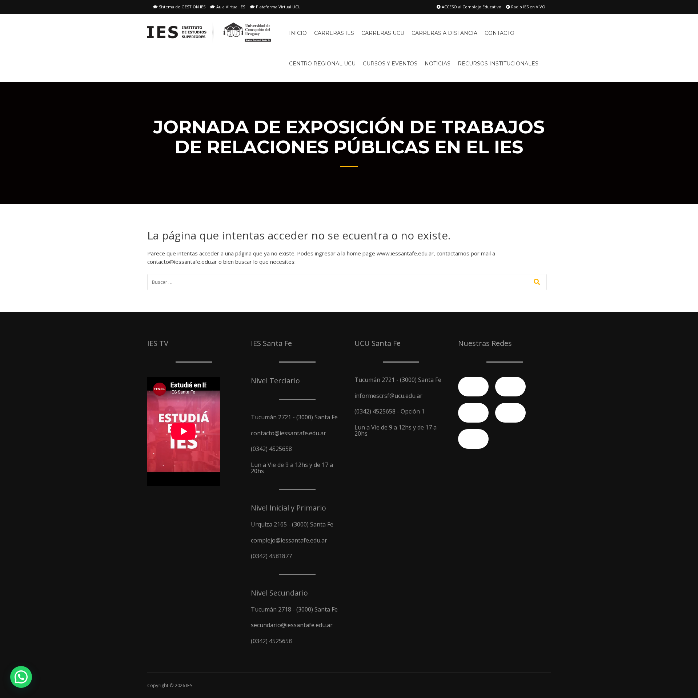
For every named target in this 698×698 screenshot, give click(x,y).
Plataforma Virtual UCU (278, 6)
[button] (21, 677)
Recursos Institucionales (498, 63)
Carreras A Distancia (444, 33)
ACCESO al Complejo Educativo (471, 6)
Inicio (298, 33)
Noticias (437, 63)
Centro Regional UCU (322, 63)
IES (189, 685)
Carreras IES (334, 33)
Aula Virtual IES (230, 6)
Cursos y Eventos (390, 63)
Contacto (499, 33)
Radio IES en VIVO (527, 6)
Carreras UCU (382, 33)
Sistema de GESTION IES (181, 6)
